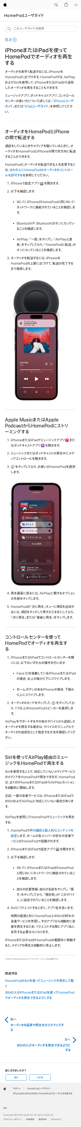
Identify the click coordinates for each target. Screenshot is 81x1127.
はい (16, 1077)
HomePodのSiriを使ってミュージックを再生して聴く (39, 983)
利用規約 (30, 1119)
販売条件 (43, 1119)
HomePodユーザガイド (24, 15)
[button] (56, 5)
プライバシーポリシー (12, 1119)
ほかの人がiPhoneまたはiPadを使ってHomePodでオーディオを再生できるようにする (39, 995)
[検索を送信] (9, 29)
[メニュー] (76, 5)
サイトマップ (56, 1119)
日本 (5, 1108)
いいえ (40, 1077)
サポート (17, 1088)
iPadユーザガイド (36, 106)
